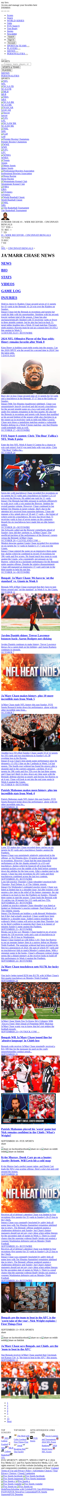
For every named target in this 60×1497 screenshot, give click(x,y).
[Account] (2, 11)
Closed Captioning (26, 1473)
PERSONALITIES (10, 76)
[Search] (5, 11)
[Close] (8, 11)
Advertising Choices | (43, 1470)
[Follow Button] (2, 246)
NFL (3, 248)
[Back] (2, 59)
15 (8, 1418)
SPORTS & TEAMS (10, 67)
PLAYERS (6, 70)
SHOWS (5, 73)
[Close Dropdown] (2, 1147)
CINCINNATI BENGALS (20, 248)
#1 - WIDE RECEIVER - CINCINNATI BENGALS (26, 235)
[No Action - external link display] (39, 541)
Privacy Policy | (25, 1470)
